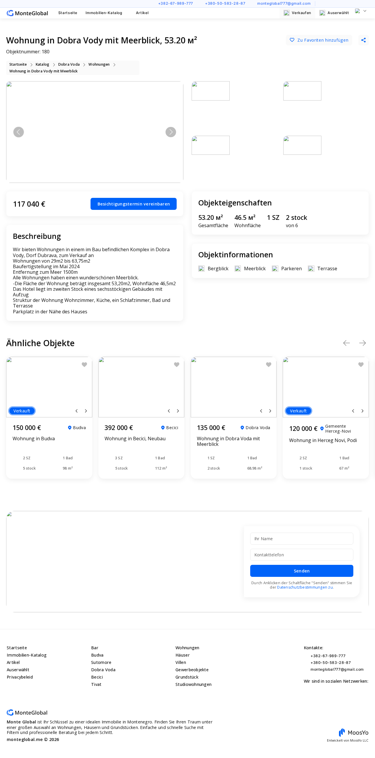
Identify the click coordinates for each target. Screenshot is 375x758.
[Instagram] (330, 3)
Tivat (96, 684)
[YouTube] (321, 3)
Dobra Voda (103, 669)
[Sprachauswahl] (360, 10)
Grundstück (186, 677)
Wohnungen (187, 647)
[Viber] (357, 3)
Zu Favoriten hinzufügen (322, 40)
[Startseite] (27, 13)
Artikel (142, 13)
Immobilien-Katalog (104, 13)
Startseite (67, 13)
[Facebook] (339, 3)
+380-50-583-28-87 (225, 3)
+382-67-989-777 (175, 3)
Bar (94, 647)
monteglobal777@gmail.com (284, 3)
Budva (97, 655)
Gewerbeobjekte (192, 669)
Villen (180, 662)
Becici (97, 677)
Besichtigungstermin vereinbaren (134, 204)
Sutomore (101, 662)
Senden (302, 571)
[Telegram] (366, 3)
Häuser (182, 655)
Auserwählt (338, 13)
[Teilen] (363, 40)
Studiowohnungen (193, 684)
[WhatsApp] (348, 3)
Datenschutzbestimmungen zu (305, 587)
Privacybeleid (20, 677)
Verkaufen (301, 13)
